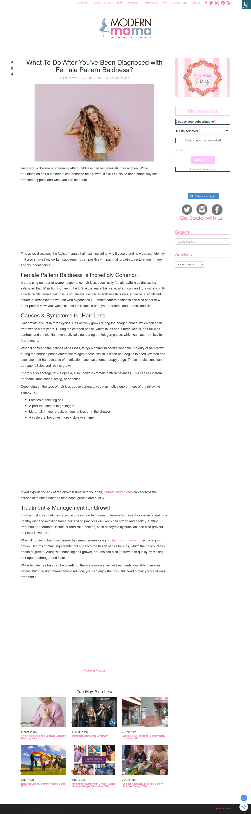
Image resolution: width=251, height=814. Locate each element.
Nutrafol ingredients (118, 491)
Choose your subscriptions (195, 121)
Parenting (133, 2)
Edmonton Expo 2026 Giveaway (90, 735)
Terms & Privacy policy (203, 169)
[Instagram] (217, 2)
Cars (165, 2)
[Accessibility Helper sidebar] (246, 4)
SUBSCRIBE (203, 159)
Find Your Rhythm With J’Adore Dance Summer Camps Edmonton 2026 (93, 785)
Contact (195, 2)
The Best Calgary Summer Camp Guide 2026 (43, 785)
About (97, 2)
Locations (82, 2)
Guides (107, 2)
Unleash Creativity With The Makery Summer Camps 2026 (142, 785)
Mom (119, 2)
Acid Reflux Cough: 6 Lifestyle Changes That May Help (43, 737)
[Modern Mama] (125, 26)
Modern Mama (94, 670)
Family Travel (151, 2)
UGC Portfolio (179, 2)
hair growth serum (125, 540)
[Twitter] (211, 2)
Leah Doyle (70, 78)
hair (124, 515)
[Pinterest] (223, 2)
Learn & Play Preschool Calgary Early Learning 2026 (143, 737)
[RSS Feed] (228, 2)
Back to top (223, 808)
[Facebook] (206, 2)
